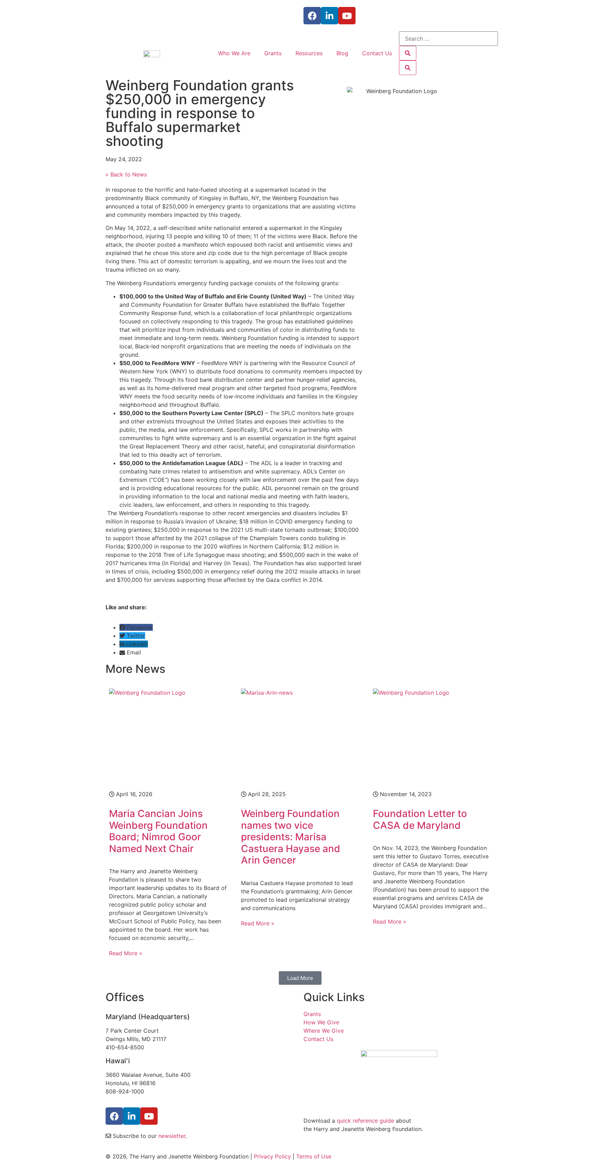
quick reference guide (365, 1120)
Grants (273, 53)
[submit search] (407, 53)
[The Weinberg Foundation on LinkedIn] (131, 1116)
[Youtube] (347, 15)
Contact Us (377, 53)
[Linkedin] (329, 15)
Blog (342, 53)
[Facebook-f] (312, 15)
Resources (309, 53)
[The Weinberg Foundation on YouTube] (149, 1116)
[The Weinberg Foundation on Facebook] (114, 1116)
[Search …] (448, 38)
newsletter (171, 1135)
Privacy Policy (272, 1156)
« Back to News (126, 174)
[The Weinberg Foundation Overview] (399, 1079)
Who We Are (234, 53)
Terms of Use (313, 1156)
